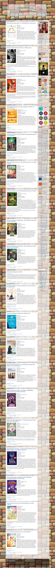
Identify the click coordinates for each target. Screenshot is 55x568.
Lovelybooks (40, 100)
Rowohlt (45, 161)
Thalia (39, 102)
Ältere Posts (34, 555)
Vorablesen (40, 103)
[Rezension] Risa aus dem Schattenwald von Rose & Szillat (21, 190)
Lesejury (40, 101)
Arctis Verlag (40, 130)
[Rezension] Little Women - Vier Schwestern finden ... (44, 243)
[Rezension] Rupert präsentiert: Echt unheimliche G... (42, 252)
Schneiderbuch (41, 163)
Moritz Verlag (41, 156)
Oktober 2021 (42, 206)
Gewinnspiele (40, 49)
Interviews (40, 50)
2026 (40, 197)
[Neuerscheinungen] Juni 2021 (14, 271)
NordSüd (45, 156)
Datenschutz (40, 43)
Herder (43, 144)
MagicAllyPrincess (42, 286)
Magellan (45, 154)
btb (42, 168)
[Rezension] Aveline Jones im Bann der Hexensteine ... (44, 223)
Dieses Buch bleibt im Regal (42, 48)
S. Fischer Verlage (12, 441)
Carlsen (10, 553)
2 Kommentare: (19, 42)
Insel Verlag (45, 146)
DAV (39, 136)
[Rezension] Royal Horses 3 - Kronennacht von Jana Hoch (21, 23)
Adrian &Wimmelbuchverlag (44, 128)
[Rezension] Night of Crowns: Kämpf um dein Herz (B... (43, 237)
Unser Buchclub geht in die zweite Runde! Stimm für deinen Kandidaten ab (43, 275)
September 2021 (42, 207)
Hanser (45, 143)
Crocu (46, 135)
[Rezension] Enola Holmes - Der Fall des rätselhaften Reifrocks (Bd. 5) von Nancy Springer (20, 391)
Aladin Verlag (41, 129)
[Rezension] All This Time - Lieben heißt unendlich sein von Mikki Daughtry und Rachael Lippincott (22, 449)
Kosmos (46, 150)
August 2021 (42, 208)
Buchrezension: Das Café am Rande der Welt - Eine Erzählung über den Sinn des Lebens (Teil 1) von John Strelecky (43, 279)
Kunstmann (40, 151)
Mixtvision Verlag (12, 264)
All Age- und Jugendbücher (25, 19)
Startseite (8, 19)
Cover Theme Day (41, 47)
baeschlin (40, 168)
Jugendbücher (13, 43)
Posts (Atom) (12, 557)
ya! (46, 173)
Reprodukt (40, 161)
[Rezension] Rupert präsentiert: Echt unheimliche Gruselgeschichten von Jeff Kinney (19, 478)
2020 (40, 262)
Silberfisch (46, 163)
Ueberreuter (40, 165)
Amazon (40, 96)
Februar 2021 (42, 260)
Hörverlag (41, 146)
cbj (9, 360)
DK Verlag (44, 136)
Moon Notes (46, 155)
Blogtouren (40, 46)
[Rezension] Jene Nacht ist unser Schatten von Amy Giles (21, 339)
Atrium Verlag (11, 383)
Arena (10, 43)
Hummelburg (41, 145)
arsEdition (41, 167)
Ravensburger (15, 309)
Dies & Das (40, 40)
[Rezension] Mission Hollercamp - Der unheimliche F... (43, 232)
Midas (43, 155)
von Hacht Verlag (45, 172)
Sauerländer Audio (42, 162)
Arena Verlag (11, 40)
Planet (44, 159)
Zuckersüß (46, 166)
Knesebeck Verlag (12, 412)
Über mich (41, 19)
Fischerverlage (11, 444)
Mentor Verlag (40, 155)
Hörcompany (46, 145)
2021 (40, 203)
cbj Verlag (11, 357)
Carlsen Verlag (11, 550)
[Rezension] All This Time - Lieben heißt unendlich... (43, 249)
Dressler (46, 138)
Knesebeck (14, 415)
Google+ (40, 99)
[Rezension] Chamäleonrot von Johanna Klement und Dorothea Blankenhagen (44, 193)
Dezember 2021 (42, 204)
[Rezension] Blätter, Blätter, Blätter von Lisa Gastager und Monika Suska (44, 183)
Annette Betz (45, 129)
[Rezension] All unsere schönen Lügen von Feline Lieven (44, 188)
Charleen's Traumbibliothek (42, 290)
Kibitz (43, 148)
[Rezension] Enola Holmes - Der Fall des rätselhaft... (44, 245)
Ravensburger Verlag (12, 306)
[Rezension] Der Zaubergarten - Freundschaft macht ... (43, 247)
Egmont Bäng (43, 140)
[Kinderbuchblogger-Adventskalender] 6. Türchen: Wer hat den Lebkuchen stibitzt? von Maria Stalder (45, 179)
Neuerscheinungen (41, 39)
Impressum (40, 42)
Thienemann (41, 164)
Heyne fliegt (46, 144)
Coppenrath (41, 135)
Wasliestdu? (40, 104)
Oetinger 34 (45, 157)
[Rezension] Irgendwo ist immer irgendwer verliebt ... (44, 221)
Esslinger (47, 140)
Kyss (42, 151)
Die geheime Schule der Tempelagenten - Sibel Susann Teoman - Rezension (43, 288)
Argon (39, 131)
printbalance (41, 277)
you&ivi (39, 174)
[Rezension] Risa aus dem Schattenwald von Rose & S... (44, 227)
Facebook (40, 97)
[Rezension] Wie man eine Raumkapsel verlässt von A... (44, 218)
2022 (40, 202)
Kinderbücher (18, 19)
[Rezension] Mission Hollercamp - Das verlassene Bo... (43, 230)
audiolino (46, 167)
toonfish (40, 172)
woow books (42, 173)
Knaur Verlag (45, 149)
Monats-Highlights (41, 41)
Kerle (39, 148)
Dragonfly (42, 138)
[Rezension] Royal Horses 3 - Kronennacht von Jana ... (44, 214)
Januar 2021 (42, 261)
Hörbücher (32, 19)
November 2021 (42, 205)
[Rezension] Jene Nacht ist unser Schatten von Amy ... (43, 241)
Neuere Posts (9, 555)
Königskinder (46, 151)
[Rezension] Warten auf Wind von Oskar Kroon (18, 313)
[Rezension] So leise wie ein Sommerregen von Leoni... (44, 254)
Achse (39, 128)
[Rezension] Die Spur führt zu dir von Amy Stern (19, 531)
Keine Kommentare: (20, 101)
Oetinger (40, 157)
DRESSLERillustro (41, 137)
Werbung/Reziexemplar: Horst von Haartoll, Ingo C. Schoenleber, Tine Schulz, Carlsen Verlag (43, 283)
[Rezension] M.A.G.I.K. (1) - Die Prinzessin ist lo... (44, 225)
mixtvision (14, 267)
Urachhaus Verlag (41, 166)
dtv (9, 99)
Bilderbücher (13, 19)
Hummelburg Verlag (12, 331)
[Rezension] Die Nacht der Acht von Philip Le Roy (19, 47)
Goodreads (40, 98)
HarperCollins (40, 144)
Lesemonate (37, 19)
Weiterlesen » (9, 41)
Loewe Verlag (42, 153)
